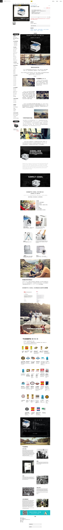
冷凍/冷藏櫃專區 (15, 87)
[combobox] (7, 1)
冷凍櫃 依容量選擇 (15, 98)
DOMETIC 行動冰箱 (27, 3)
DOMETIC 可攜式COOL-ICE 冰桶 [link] (33, 3)
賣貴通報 (49, 5)
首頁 (13, 3)
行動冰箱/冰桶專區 (22, 3)
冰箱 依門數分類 (15, 65)
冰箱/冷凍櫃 (18, 3)
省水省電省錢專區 (15, 41)
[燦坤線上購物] (31, 1)
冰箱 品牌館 (14, 47)
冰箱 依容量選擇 (15, 75)
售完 (38, 17)
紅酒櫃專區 (14, 104)
